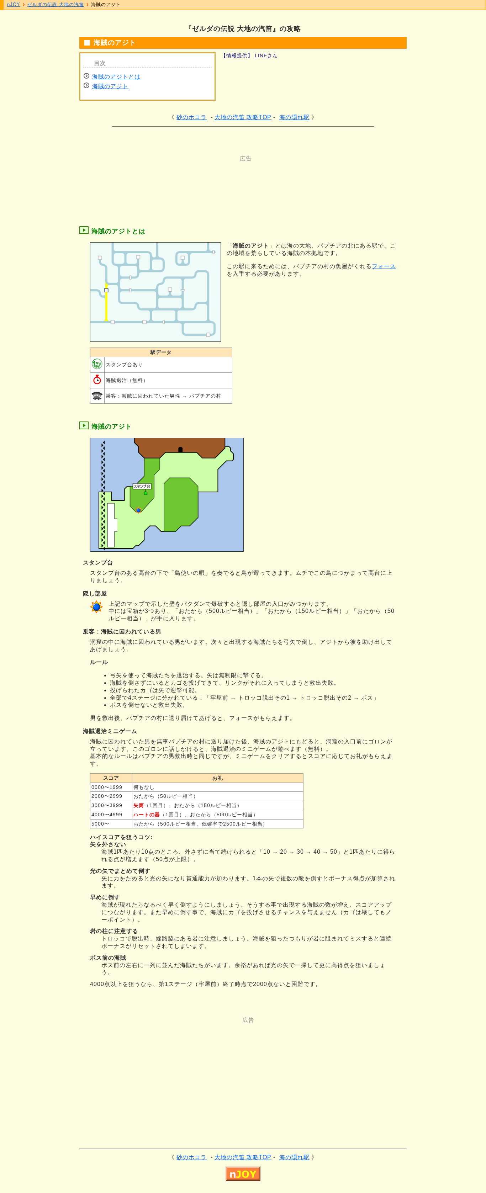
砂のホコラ (191, 117)
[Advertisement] (214, 179)
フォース (384, 266)
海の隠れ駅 (294, 117)
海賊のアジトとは (116, 77)
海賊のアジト (110, 86)
